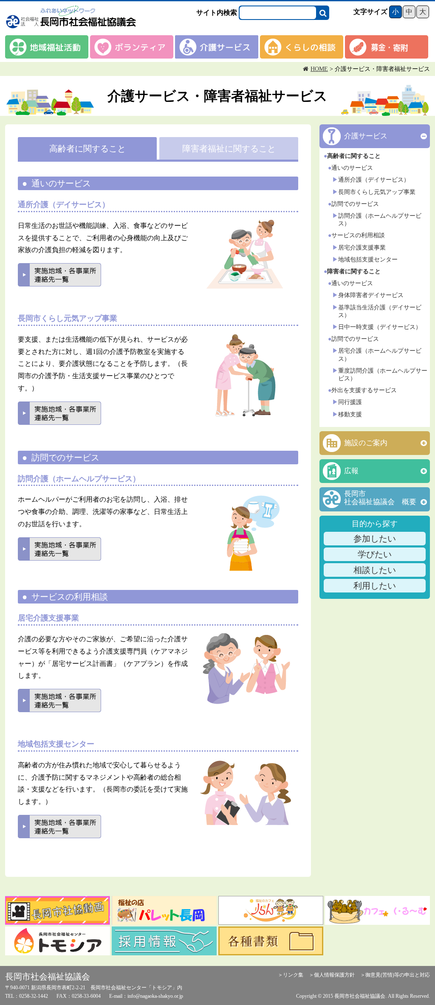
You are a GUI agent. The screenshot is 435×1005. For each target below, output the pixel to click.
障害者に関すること (354, 271)
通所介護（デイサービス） (374, 180)
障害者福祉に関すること (229, 148)
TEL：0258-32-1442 (26, 996)
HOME (319, 69)
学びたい (375, 554)
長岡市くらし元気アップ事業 (376, 192)
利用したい (374, 585)
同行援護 (350, 402)
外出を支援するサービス (364, 390)
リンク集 (293, 975)
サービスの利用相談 (358, 235)
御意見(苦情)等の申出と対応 (397, 975)
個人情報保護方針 (334, 975)
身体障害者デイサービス (371, 295)
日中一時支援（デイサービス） (379, 327)
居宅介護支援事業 (362, 247)
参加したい (374, 538)
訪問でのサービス (355, 204)
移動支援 (350, 414)
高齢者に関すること (87, 148)
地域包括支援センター (368, 259)
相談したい (374, 570)
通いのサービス (352, 168)
